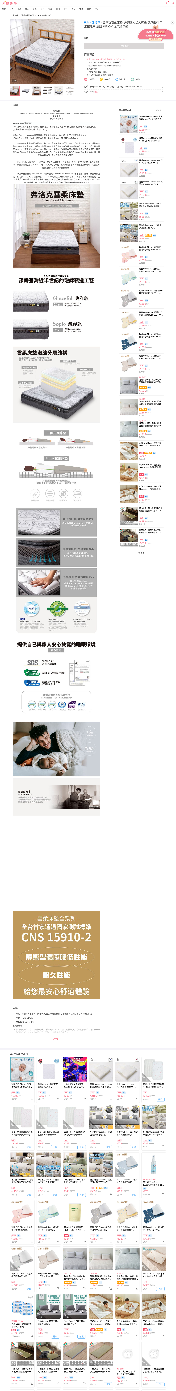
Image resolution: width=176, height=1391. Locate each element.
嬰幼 (19, 9)
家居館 (16, 15)
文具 (81, 9)
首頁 (11, 9)
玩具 (35, 9)
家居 (42, 9)
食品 (73, 9)
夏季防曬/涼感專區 (29, 15)
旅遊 (50, 9)
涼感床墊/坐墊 (45, 15)
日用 (58, 9)
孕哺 (96, 9)
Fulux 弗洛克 (92, 22)
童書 (89, 9)
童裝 (27, 9)
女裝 (66, 9)
